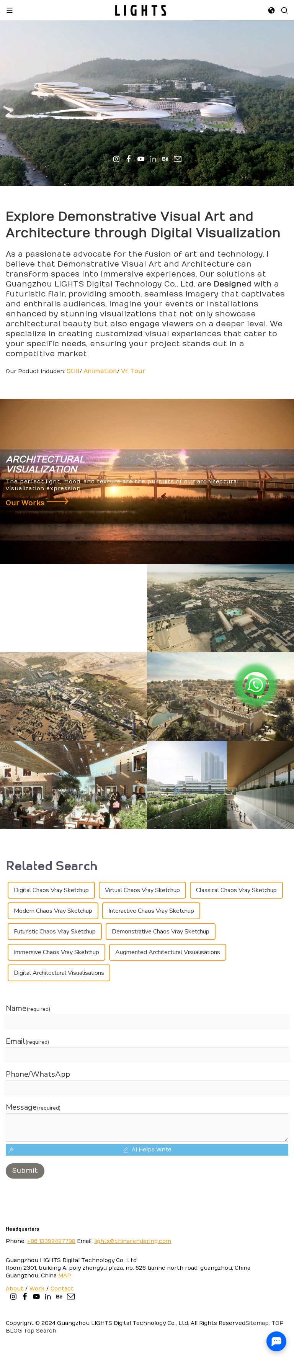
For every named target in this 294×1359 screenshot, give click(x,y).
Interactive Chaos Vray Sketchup (151, 911)
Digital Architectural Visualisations (59, 973)
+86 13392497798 (51, 1241)
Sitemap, (257, 1323)
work (36, 1288)
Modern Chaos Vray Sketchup (53, 911)
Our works (26, 503)
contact (62, 1288)
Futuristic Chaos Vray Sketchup (55, 931)
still (73, 371)
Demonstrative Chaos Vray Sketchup (160, 931)
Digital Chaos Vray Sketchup (51, 890)
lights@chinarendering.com (132, 1241)
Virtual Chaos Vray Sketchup (142, 890)
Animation (100, 371)
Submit (25, 1171)
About (14, 1288)
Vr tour (133, 371)
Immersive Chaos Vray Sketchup (56, 952)
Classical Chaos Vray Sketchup (236, 890)
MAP (64, 1275)
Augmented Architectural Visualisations (167, 952)
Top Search (39, 1331)
